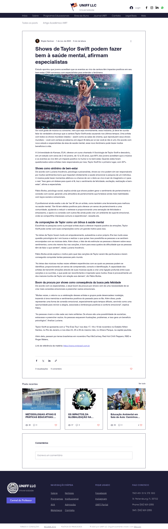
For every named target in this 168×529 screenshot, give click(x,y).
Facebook (101, 493)
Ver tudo (142, 383)
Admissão (70, 504)
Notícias (69, 493)
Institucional (72, 498)
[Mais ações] (130, 41)
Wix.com (137, 526)
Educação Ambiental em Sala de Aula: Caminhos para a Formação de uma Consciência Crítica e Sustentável (125, 415)
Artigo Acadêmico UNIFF (55, 23)
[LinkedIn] (157, 7)
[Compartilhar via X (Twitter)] (43, 360)
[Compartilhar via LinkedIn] (49, 360)
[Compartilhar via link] (56, 360)
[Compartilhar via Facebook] (36, 360)
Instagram (101, 498)
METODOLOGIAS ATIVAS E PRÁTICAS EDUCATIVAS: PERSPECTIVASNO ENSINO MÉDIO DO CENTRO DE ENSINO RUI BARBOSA (41, 415)
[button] (81, 16)
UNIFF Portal (101, 504)
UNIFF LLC (87, 5)
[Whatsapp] (162, 7)
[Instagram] (152, 7)
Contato (70, 510)
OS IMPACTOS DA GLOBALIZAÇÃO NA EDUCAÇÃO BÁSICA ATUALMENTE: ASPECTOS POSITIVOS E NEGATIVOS (83, 415)
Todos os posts (30, 23)
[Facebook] (146, 7)
